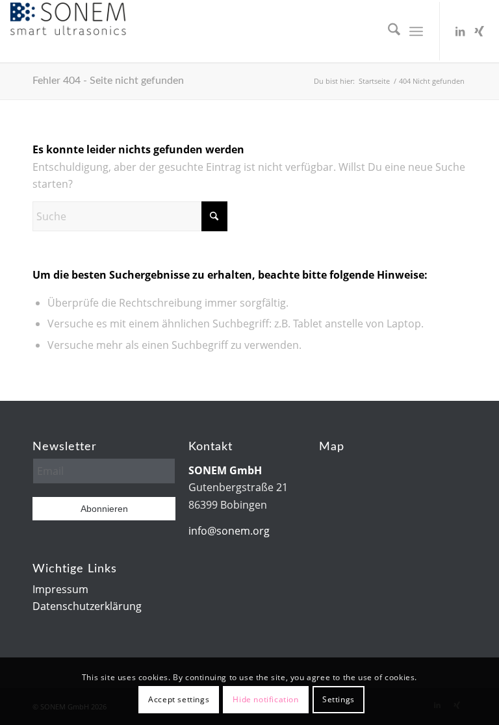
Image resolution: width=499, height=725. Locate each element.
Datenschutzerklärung (87, 606)
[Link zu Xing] (479, 31)
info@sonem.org (229, 531)
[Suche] (387, 31)
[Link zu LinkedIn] (460, 31)
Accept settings (178, 699)
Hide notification (265, 699)
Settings (338, 699)
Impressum (60, 589)
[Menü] (416, 31)
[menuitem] (387, 31)
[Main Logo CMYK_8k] (68, 31)
